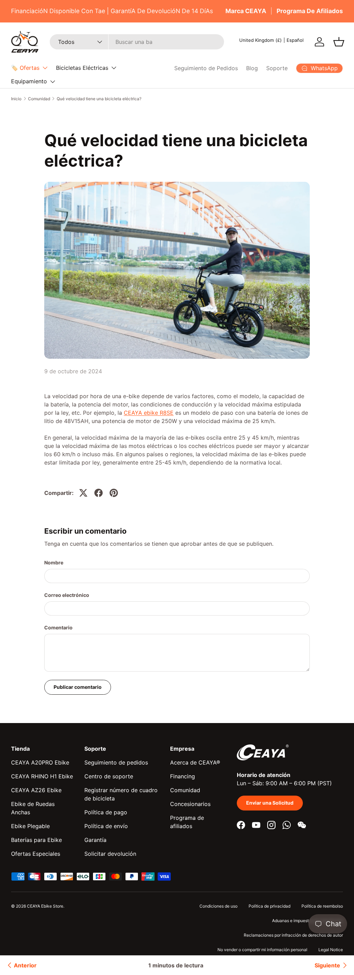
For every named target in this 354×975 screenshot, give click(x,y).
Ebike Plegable (30, 826)
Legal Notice (330, 949)
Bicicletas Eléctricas (82, 67)
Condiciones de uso (218, 906)
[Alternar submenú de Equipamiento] (52, 81)
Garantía (95, 839)
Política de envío (106, 826)
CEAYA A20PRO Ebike (40, 762)
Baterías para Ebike (36, 839)
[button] (338, 41)
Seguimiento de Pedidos (206, 68)
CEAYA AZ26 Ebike (36, 790)
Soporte (277, 68)
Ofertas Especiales (35, 853)
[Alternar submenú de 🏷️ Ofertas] (45, 68)
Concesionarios (190, 803)
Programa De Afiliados (310, 11)
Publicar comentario (78, 687)
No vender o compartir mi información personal (262, 949)
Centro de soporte (108, 776)
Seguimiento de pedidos (116, 762)
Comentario (58, 627)
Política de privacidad (269, 906)
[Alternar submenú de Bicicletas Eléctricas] (114, 68)
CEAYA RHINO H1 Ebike (42, 776)
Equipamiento (29, 81)
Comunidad (39, 98)
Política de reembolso (322, 906)
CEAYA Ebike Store (45, 906)
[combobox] (137, 41)
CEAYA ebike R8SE (149, 412)
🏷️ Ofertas (25, 67)
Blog (252, 68)
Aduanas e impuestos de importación (307, 920)
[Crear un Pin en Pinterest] (113, 492)
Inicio (16, 98)
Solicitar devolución (110, 853)
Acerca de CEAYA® (195, 762)
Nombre (53, 562)
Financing (182, 776)
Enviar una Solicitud (270, 803)
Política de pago (105, 812)
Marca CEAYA (245, 11)
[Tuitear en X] (83, 492)
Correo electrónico (66, 595)
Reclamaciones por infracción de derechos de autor (293, 935)
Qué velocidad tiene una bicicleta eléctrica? (99, 98)
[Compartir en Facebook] (98, 492)
